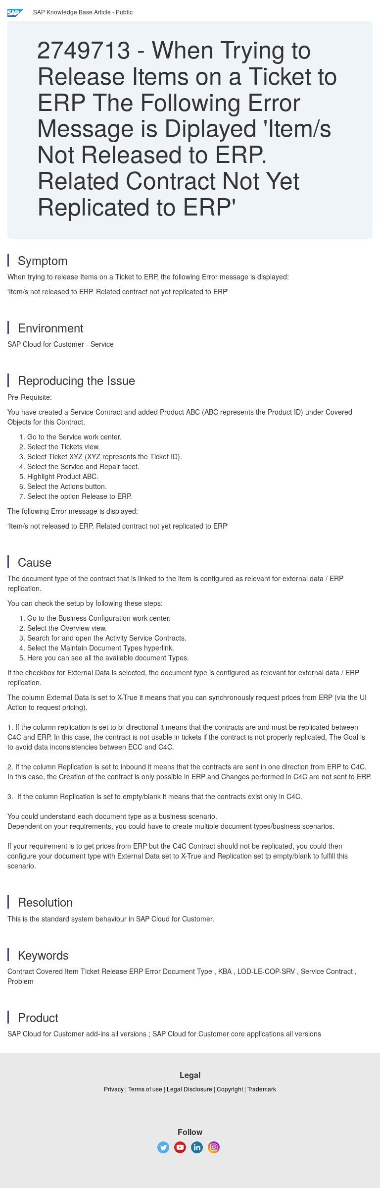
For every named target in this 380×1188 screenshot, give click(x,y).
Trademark (261, 1088)
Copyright (230, 1088)
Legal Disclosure (189, 1088)
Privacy (114, 1088)
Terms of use (145, 1088)
